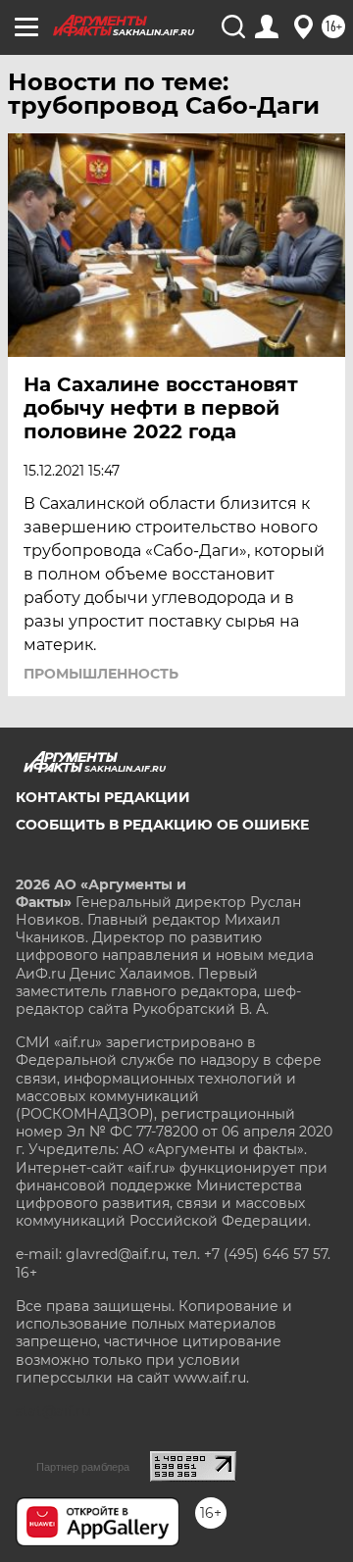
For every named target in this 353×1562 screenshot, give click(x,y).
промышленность (101, 673)
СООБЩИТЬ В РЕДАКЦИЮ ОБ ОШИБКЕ (162, 824)
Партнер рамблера (82, 1467)
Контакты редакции (103, 797)
